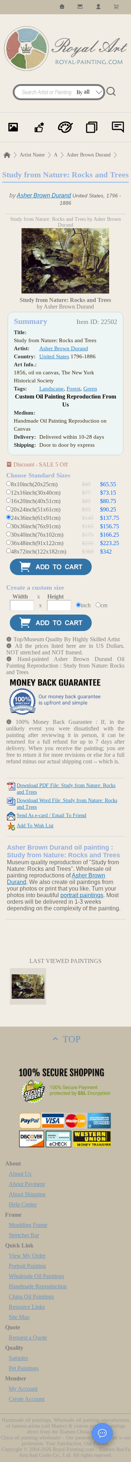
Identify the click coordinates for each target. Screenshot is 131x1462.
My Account (23, 1389)
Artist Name (32, 155)
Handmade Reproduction (38, 1286)
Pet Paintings (24, 1368)
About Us (20, 1174)
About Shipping (27, 1194)
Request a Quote (28, 1337)
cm (103, 605)
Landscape (51, 389)
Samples (18, 1358)
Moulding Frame (28, 1225)
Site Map (19, 1317)
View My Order (27, 1256)
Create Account (26, 1399)
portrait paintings (81, 895)
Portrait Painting (27, 1266)
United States (54, 356)
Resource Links (27, 1307)
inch (86, 605)
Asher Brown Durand (89, 155)
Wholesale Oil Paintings (36, 1276)
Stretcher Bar (24, 1235)
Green (90, 389)
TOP (70, 1039)
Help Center (23, 1204)
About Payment (27, 1184)
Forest (73, 389)
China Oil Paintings (31, 1296)
